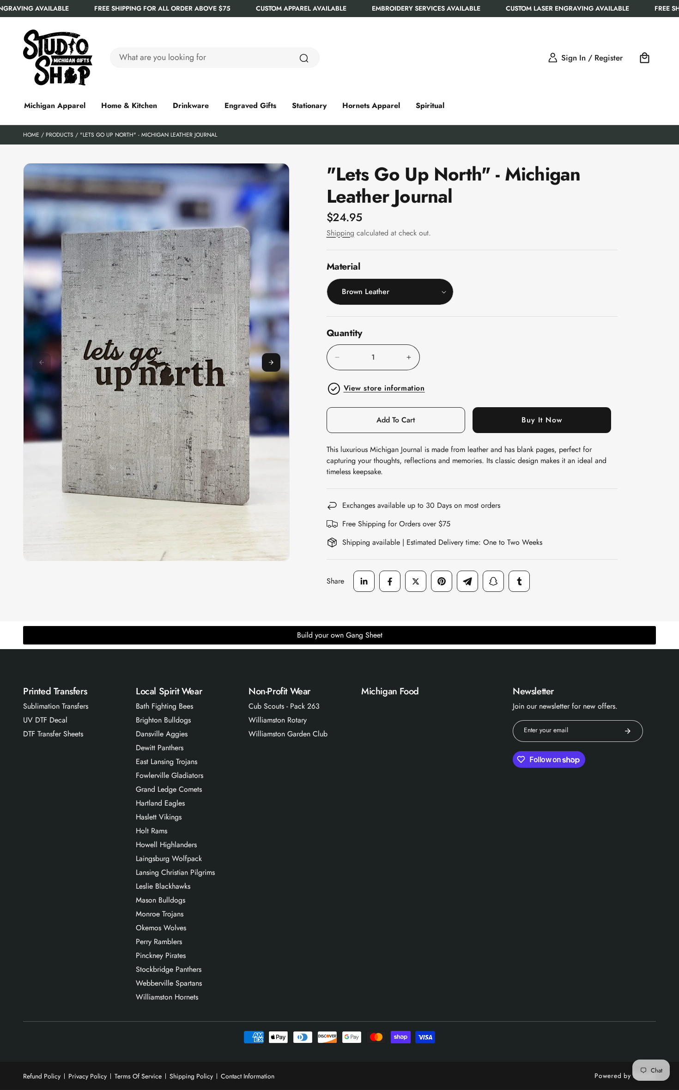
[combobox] (215, 57)
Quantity (344, 333)
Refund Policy (42, 1076)
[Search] (304, 58)
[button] (645, 58)
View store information (384, 388)
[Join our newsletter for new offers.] (628, 731)
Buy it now (541, 420)
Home (31, 135)
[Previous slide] (41, 362)
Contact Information (247, 1076)
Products (59, 135)
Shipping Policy (191, 1076)
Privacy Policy (87, 1076)
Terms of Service (138, 1076)
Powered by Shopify (625, 1075)
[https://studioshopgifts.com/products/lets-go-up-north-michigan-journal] (364, 581)
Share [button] (335, 581)
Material (343, 266)
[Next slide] (271, 362)
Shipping (340, 233)
